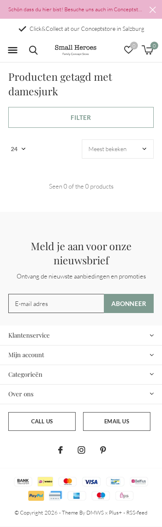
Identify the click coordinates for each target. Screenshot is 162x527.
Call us (42, 421)
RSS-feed (136, 512)
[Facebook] (60, 450)
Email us (116, 421)
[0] (147, 50)
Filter (81, 117)
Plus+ (115, 512)
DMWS (95, 512)
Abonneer (129, 303)
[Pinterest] (103, 450)
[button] (12, 50)
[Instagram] (81, 450)
